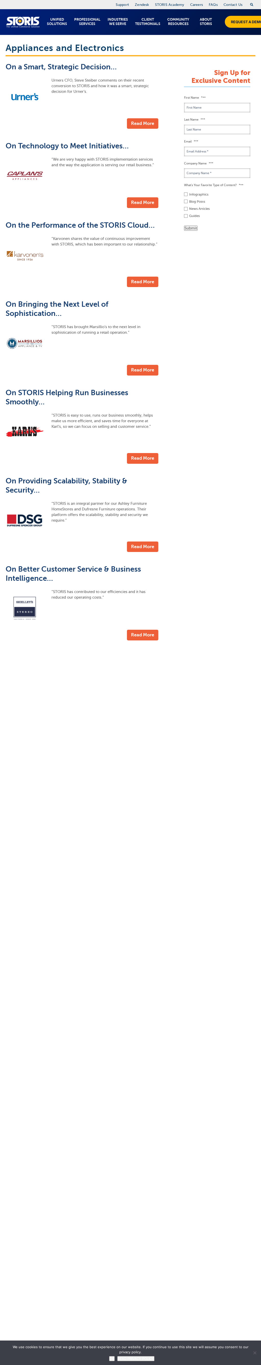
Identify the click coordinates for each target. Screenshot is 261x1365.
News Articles (199, 209)
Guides (194, 216)
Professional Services (87, 21)
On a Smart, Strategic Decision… (61, 67)
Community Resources (178, 21)
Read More (142, 123)
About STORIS (206, 21)
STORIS (23, 22)
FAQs (213, 5)
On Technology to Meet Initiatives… (67, 146)
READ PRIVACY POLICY (136, 1359)
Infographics (198, 194)
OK (112, 1359)
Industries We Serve (118, 21)
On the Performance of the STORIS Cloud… (80, 225)
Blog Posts (197, 201)
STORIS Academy (169, 5)
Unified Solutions (57, 21)
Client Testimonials (147, 21)
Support (122, 5)
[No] (254, 1352)
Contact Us (233, 5)
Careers (196, 5)
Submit (191, 228)
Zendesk (142, 5)
